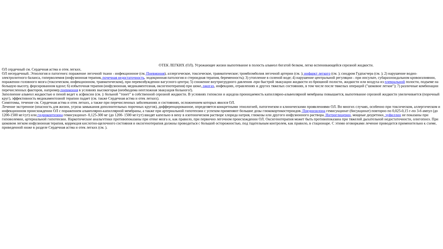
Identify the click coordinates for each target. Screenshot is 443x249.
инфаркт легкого (316, 73)
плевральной (395, 82)
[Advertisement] (40, 34)
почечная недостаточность (123, 78)
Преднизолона (313, 111)
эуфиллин (392, 115)
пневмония (69, 90)
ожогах (208, 86)
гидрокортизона (50, 115)
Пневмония (155, 73)
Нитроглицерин (338, 115)
